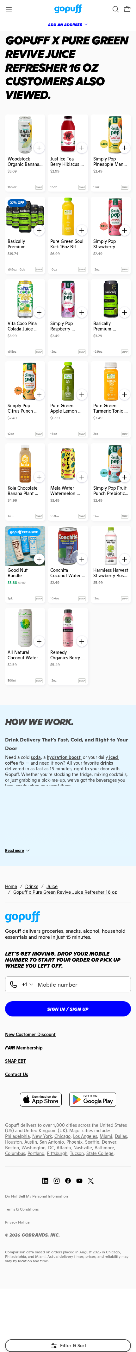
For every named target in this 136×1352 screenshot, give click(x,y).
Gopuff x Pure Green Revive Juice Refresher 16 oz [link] (65, 892)
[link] (68, 9)
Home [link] (11, 886)
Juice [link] (52, 886)
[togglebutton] (68, 1345)
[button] (127, 9)
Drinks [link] (31, 886)
